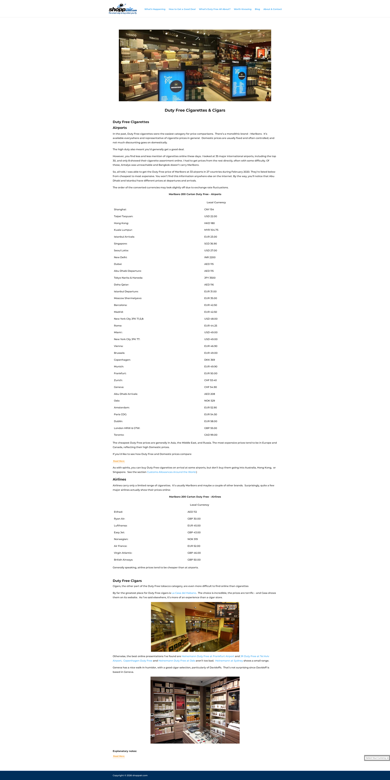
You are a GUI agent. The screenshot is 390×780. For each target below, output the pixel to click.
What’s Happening (154, 9)
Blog (257, 9)
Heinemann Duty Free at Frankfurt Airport (208, 656)
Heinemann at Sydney (229, 660)
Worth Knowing (243, 9)
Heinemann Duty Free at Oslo (176, 660)
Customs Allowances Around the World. (171, 472)
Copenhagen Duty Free (137, 660)
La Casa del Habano (184, 593)
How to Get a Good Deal (182, 9)
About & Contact (272, 9)
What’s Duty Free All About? (214, 9)
